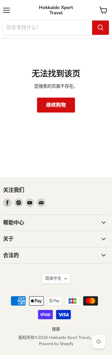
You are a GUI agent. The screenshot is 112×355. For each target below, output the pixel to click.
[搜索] (100, 28)
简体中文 (53, 278)
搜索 (56, 329)
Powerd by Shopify (56, 344)
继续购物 (56, 105)
